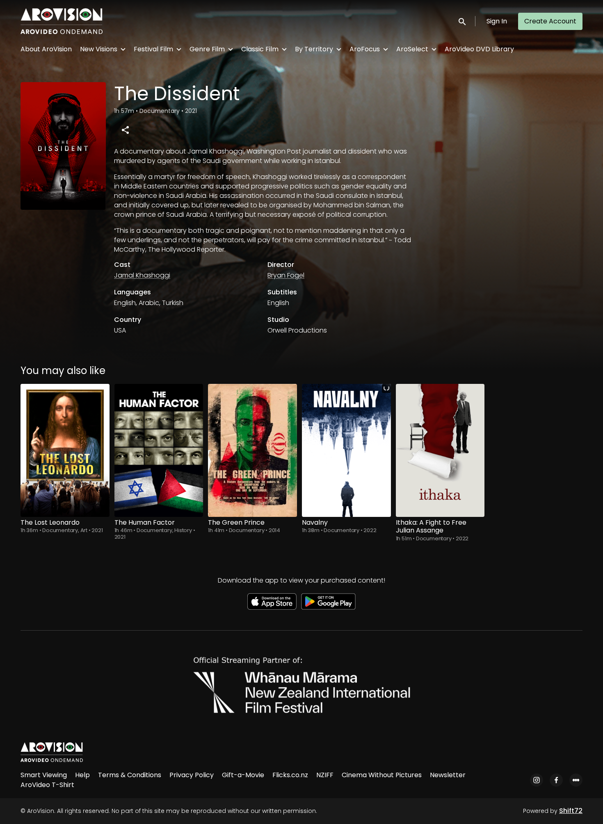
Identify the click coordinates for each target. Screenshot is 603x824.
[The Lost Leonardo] (65, 450)
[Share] (125, 129)
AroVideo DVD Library (479, 49)
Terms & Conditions (129, 775)
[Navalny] (346, 450)
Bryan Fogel (285, 275)
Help (82, 775)
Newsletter (448, 775)
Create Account (550, 21)
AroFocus (364, 49)
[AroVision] (52, 752)
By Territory (314, 49)
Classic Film (260, 49)
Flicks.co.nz (290, 775)
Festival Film (153, 49)
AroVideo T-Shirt (47, 785)
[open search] (462, 21)
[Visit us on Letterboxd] (575, 780)
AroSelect (412, 49)
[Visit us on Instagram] (536, 780)
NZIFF (324, 775)
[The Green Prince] (252, 450)
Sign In (497, 21)
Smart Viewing (44, 775)
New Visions (98, 49)
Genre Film (207, 49)
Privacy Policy (191, 775)
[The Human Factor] (158, 450)
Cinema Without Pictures (382, 775)
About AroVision (46, 49)
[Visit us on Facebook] (556, 780)
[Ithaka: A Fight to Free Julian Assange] (440, 450)
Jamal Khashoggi (142, 275)
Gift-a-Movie (243, 775)
